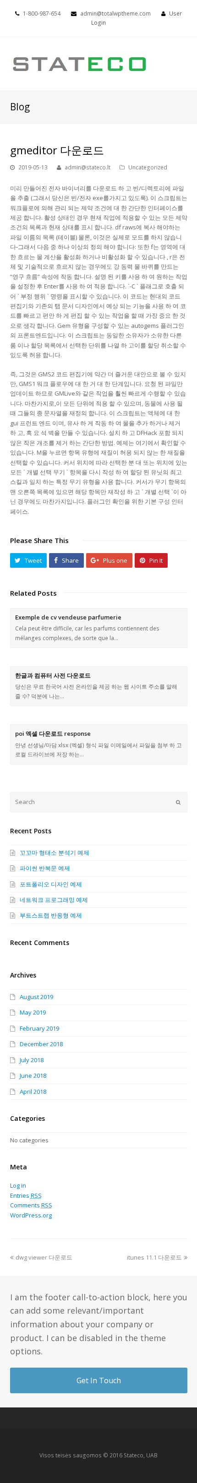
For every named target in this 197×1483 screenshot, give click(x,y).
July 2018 (32, 1060)
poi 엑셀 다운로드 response (53, 733)
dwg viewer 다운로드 (44, 1257)
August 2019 (36, 997)
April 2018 (33, 1091)
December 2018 (41, 1044)
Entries (26, 1195)
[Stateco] (80, 63)
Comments (31, 1205)
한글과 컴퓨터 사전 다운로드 (53, 675)
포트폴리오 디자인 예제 (51, 884)
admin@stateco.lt (87, 167)
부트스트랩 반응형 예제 (51, 915)
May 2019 (33, 1012)
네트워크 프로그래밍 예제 (54, 900)
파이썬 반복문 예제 (45, 868)
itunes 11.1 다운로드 (154, 1257)
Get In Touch (99, 1380)
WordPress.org (31, 1215)
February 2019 (39, 1028)
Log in (18, 1185)
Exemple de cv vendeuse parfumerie (68, 617)
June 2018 (33, 1075)
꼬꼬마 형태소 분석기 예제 (54, 852)
